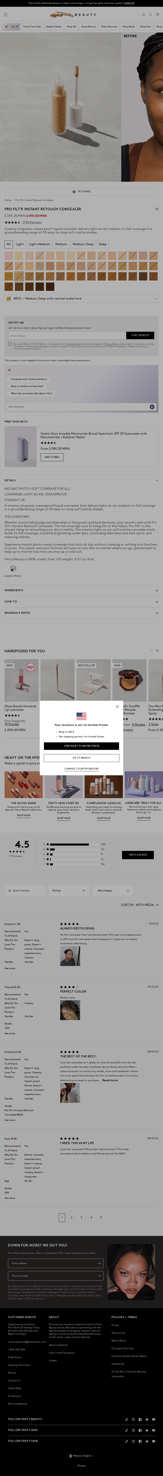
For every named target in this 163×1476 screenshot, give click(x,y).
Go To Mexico (81, 758)
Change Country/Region (81, 769)
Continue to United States (81, 746)
